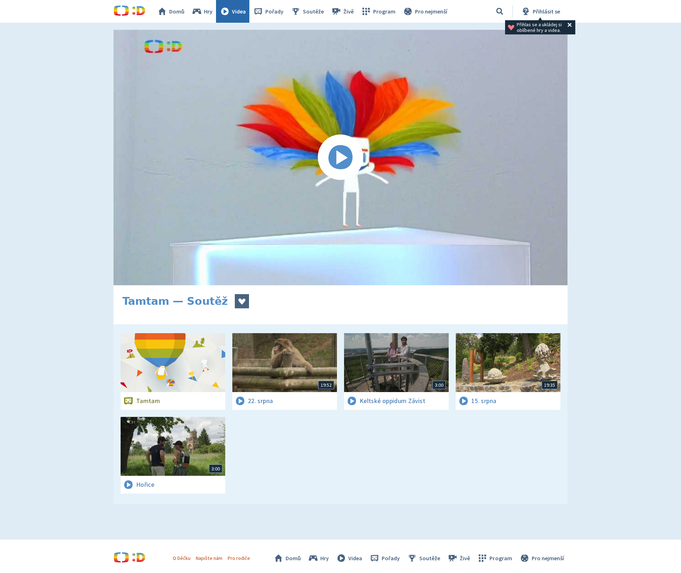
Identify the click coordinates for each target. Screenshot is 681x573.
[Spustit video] (341, 157)
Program (384, 11)
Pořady (274, 11)
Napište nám (209, 558)
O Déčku (181, 558)
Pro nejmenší (431, 11)
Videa (239, 11)
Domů (176, 11)
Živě (348, 11)
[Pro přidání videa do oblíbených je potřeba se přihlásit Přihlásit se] (242, 301)
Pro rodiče (239, 558)
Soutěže (313, 11)
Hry (208, 11)
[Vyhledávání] (500, 11)
